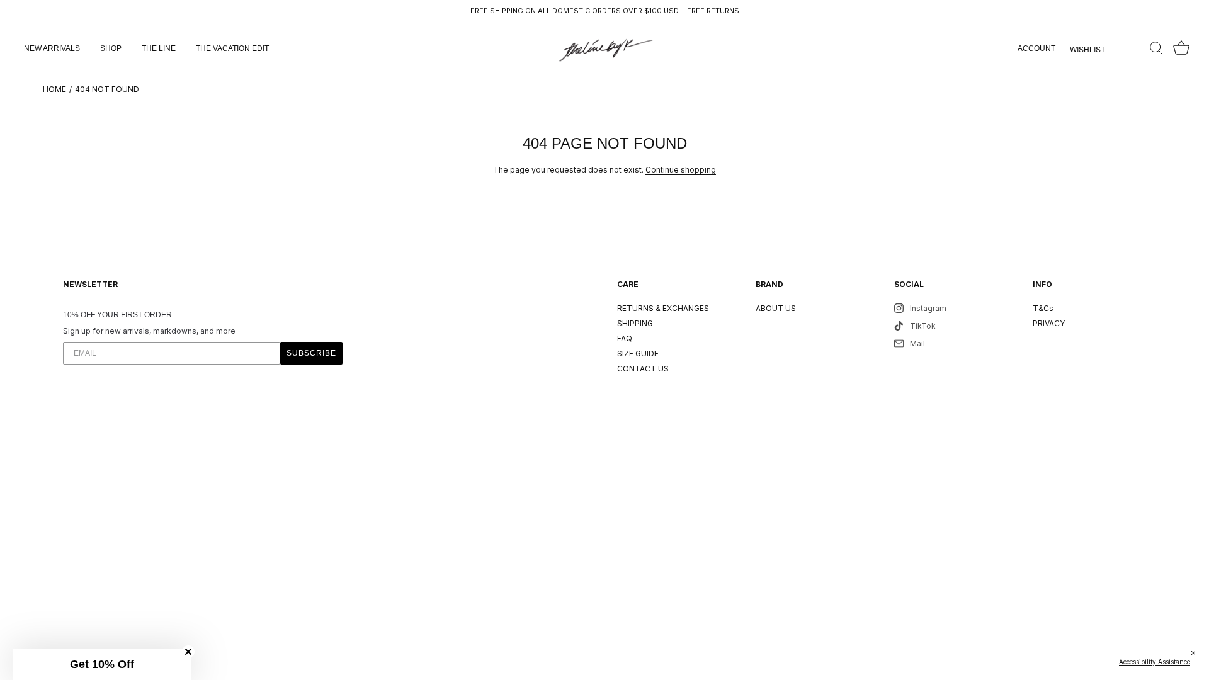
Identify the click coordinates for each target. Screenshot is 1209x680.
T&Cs (1043, 308)
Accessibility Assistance (1154, 662)
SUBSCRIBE (311, 353)
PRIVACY (1049, 323)
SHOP (111, 48)
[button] (102, 664)
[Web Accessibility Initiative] (1204, 664)
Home (54, 89)
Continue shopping (680, 169)
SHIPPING (635, 323)
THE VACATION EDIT (232, 48)
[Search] (1135, 48)
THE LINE (159, 48)
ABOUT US (776, 308)
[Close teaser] (188, 651)
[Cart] (1181, 48)
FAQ (624, 338)
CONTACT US (643, 368)
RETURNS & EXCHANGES (663, 308)
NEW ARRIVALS (52, 48)
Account (1036, 48)
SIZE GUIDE (638, 353)
